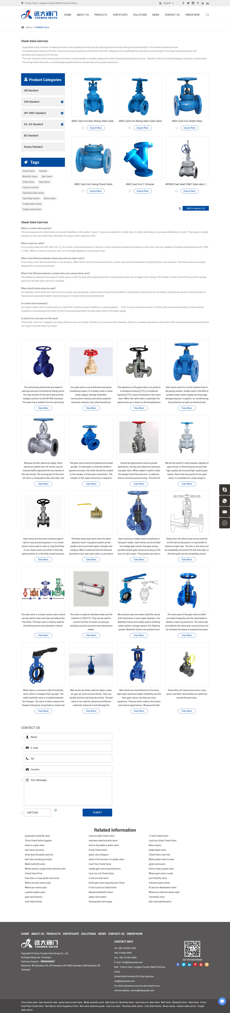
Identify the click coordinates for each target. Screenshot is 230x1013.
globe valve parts (157, 864)
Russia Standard (33, 146)
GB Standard (31, 90)
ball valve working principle (38, 859)
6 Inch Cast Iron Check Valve (102, 887)
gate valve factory (33, 897)
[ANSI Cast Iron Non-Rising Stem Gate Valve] (93, 95)
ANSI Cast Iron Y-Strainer (140, 184)
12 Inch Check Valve (158, 836)
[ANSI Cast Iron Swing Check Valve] (93, 158)
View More (43, 408)
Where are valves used (35, 887)
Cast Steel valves (31, 198)
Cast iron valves (30, 187)
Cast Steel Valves (33, 901)
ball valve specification (160, 901)
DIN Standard (31, 101)
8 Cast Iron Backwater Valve (162, 887)
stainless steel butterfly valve (103, 840)
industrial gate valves (159, 883)
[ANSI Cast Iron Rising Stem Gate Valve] (140, 95)
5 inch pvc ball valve (98, 878)
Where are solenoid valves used (164, 892)
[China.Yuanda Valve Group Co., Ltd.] (39, 14)
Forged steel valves (32, 204)
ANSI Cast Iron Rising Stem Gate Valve (140, 121)
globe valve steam (97, 897)
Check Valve (29, 171)
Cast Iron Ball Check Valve (101, 836)
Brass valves (155, 845)
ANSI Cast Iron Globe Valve (187, 121)
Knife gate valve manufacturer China (107, 883)
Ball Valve (47, 176)
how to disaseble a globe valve (104, 845)
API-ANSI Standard (35, 113)
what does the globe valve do (39, 854)
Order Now (192, 14)
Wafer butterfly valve (35, 864)
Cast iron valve (113, 1006)
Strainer (43, 171)
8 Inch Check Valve (98, 850)
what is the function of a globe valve (106, 859)
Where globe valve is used (161, 859)
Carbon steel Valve (32, 209)
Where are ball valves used (38, 883)
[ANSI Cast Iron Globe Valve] (187, 95)
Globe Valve (28, 182)
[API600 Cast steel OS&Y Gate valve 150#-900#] (187, 158)
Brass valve (49, 198)
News (155, 14)
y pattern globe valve (35, 892)
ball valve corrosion (34, 850)
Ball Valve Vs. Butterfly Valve (119, 1002)
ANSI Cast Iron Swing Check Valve (93, 184)
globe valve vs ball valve (70, 1002)
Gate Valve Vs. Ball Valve (147, 1002)
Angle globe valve (157, 850)
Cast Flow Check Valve (100, 864)
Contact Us (172, 14)
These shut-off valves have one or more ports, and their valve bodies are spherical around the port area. (186, 694)
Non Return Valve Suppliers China (61, 1006)
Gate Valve (44, 182)
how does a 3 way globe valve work (42, 878)
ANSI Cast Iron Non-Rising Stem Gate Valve (93, 121)
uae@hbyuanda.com (124, 981)
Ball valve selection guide (92, 1006)
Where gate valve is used (161, 873)
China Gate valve (29, 1002)
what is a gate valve (34, 845)
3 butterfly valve (157, 897)
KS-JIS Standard (33, 124)
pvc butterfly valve (158, 878)
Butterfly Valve (30, 176)
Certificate (120, 14)
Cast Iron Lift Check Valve (101, 873)
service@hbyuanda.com (142, 990)
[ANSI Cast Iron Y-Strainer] (140, 158)
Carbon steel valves (186, 1006)
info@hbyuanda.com (132, 962)
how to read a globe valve (161, 868)
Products (100, 14)
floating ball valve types (100, 901)
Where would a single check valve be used (45, 868)
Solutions (140, 14)
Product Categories (45, 80)
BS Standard (31, 135)
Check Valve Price (33, 873)
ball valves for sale (48, 1002)
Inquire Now (96, 128)
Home (67, 14)
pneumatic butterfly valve (37, 836)
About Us (83, 14)
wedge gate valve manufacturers (105, 868)
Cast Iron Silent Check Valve (162, 840)
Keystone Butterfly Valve (101, 892)
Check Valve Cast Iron (159, 854)
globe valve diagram (99, 854)
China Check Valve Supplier (38, 840)
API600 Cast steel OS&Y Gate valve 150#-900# (187, 184)
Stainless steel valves (33, 193)
